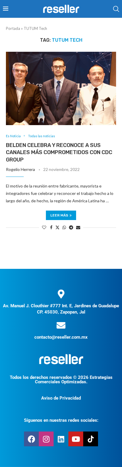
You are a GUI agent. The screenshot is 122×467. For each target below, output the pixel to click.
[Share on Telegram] (71, 227)
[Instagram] (46, 439)
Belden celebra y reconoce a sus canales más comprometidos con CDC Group (59, 152)
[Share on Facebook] (51, 227)
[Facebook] (31, 439)
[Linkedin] (61, 439)
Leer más (59, 215)
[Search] (116, 9)
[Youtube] (75, 439)
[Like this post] (44, 227)
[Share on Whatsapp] (64, 227)
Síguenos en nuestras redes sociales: (61, 420)
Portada (13, 28)
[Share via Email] (78, 227)
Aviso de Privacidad (61, 398)
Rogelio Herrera (20, 169)
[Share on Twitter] (57, 227)
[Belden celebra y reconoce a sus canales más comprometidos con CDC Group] (61, 88)
